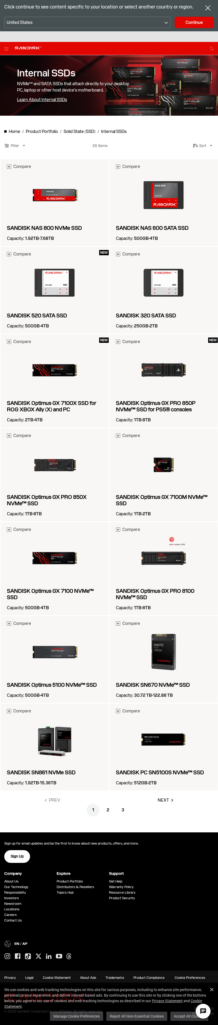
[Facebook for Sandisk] (17, 956)
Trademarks (115, 977)
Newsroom (12, 903)
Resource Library (122, 892)
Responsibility (15, 892)
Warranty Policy (121, 887)
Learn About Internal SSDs (42, 100)
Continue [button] (194, 22)
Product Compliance (149, 977)
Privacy (10, 977)
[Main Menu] (7, 48)
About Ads (88, 977)
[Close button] (208, 8)
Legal (29, 977)
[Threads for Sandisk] (68, 956)
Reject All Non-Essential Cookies (137, 1016)
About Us (11, 881)
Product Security (122, 898)
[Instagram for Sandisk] (7, 956)
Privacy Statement (167, 1000)
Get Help (115, 881)
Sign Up (17, 856)
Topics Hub (65, 892)
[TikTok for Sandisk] (28, 956)
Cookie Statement (57, 977)
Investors (11, 898)
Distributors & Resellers (75, 887)
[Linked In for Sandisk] (49, 956)
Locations (11, 909)
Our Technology (16, 887)
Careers (10, 914)
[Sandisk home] (28, 48)
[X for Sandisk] (38, 956)
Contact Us (13, 920)
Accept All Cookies (189, 1016)
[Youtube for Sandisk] (59, 956)
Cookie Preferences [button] (190, 977)
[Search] (211, 48)
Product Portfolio (70, 881)
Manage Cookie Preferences (76, 1016)
